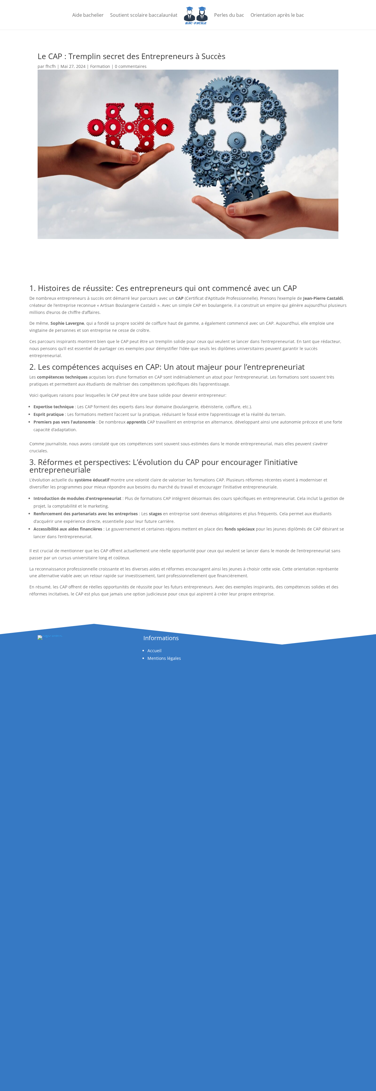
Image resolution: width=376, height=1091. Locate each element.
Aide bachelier (88, 15)
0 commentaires (131, 66)
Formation (100, 66)
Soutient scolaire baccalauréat (143, 15)
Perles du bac (229, 15)
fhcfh (51, 66)
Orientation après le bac (277, 15)
